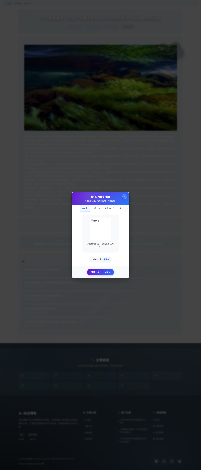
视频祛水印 (110, 208)
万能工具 (96, 208)
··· (125, 208)
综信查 (85, 208)
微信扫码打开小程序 (100, 272)
